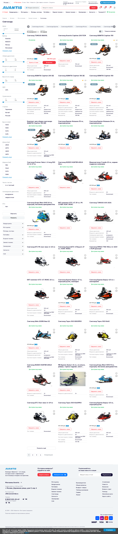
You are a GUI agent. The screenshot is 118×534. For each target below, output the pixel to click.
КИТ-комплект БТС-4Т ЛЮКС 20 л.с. (41, 280)
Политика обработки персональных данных (17, 513)
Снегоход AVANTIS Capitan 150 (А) (71, 76)
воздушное (9, 194)
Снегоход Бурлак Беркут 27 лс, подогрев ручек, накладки (70, 280)
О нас (24, 2)
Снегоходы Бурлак (52, 26)
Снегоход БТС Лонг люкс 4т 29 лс (40, 403)
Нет (6, 206)
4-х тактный (9, 185)
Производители (81, 483)
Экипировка (82, 12)
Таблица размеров (82, 490)
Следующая (48, 455)
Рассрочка (112, 12)
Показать (14, 218)
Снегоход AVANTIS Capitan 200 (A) (40, 76)
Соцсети (52, 2)
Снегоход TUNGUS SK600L (37, 35)
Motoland (8, 48)
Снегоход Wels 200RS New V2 (38, 321)
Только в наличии (110, 31)
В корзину (49, 62)
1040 (7, 168)
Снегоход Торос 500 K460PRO (70, 403)
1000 (7, 125)
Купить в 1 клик (33, 62)
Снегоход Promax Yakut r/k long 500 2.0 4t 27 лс (41, 163)
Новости (33, 2)
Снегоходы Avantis (38, 26)
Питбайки (46, 12)
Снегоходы (55, 494)
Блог (28, 2)
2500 (7, 145)
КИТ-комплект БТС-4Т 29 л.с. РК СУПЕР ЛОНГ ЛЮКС (70, 203)
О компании (106, 482)
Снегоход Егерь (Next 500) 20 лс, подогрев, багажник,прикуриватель (41, 203)
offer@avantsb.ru (93, 3)
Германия (8, 109)
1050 (7, 128)
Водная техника (57, 12)
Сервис (78, 492)
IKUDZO (7, 41)
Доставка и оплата (42, 2)
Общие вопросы (81, 485)
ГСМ (4, 254)
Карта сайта (106, 496)
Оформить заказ (64, 60)
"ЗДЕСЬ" (26, 533)
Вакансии (105, 487)
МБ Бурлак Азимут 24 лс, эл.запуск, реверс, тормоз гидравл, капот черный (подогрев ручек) (71, 366)
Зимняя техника (70, 12)
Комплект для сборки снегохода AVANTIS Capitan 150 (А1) (39, 122)
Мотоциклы (24, 12)
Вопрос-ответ (106, 489)
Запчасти (92, 12)
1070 (7, 131)
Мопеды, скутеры (36, 12)
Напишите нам (58, 474)
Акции (6, 12)
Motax (7, 45)
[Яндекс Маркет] (106, 518)
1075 (6, 134)
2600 (7, 151)
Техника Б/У (102, 12)
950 (6, 165)
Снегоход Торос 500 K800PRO (70, 321)
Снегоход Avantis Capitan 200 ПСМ (72, 35)
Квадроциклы (13, 12)
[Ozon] (97, 518)
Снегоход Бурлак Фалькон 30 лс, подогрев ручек (70, 122)
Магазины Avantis (12, 482)
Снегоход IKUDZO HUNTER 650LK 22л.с (39, 366)
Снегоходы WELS (109, 26)
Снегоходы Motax (81, 26)
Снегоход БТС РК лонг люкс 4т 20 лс (41, 247)
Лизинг (78, 495)
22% (6, 90)
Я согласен (109, 530)
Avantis (8, 38)
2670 (7, 154)
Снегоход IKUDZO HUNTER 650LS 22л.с (70, 163)
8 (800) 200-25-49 (68, 3)
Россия (7, 115)
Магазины (18, 2)
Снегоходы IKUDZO (67, 26)
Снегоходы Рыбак (95, 26)
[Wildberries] (102, 518)
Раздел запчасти (33, 7)
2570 (7, 148)
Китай (7, 112)
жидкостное (9, 197)
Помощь (104, 491)
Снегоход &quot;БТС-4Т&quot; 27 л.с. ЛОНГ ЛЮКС (71, 247)
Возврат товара (81, 487)
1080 (7, 174)
